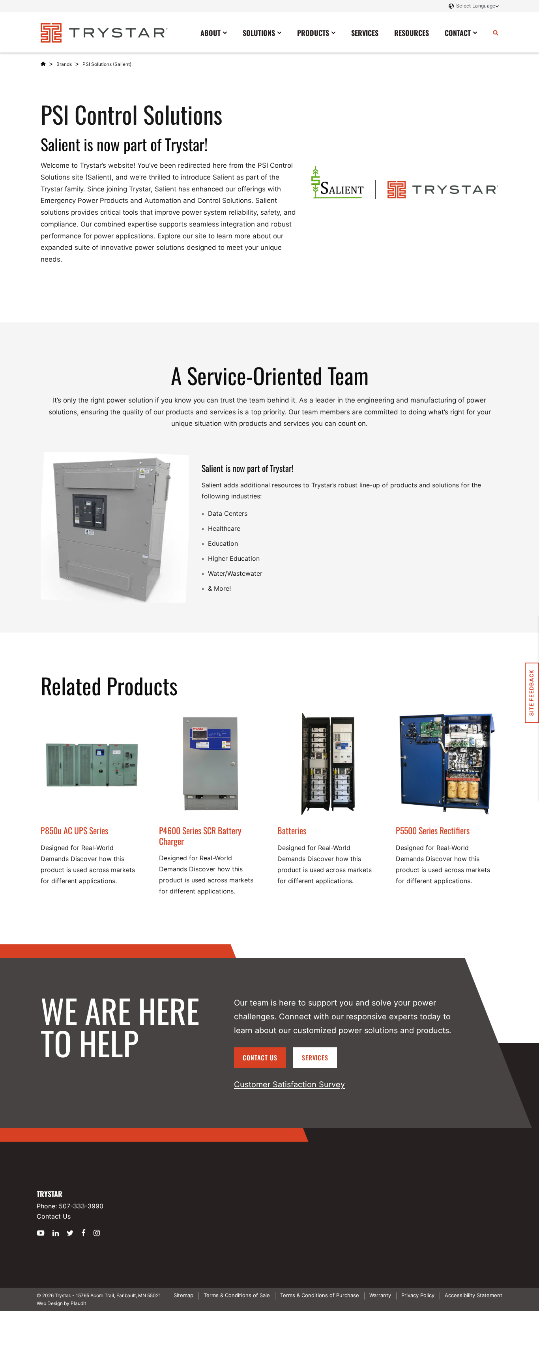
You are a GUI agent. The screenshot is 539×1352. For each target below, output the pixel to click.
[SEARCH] (495, 32)
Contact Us (260, 1057)
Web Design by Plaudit (61, 1303)
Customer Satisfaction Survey (289, 1084)
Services (315, 1057)
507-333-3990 (81, 1206)
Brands (64, 64)
